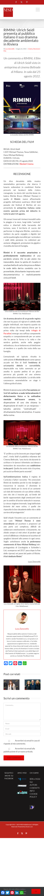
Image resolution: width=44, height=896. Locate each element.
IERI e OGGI (35, 779)
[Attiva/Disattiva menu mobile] (38, 9)
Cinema (30, 49)
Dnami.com (29, 827)
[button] (5, 685)
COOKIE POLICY (34, 795)
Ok (36, 891)
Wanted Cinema (26, 164)
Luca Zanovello (9, 49)
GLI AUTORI (33, 783)
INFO (32, 791)
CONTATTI (35, 788)
